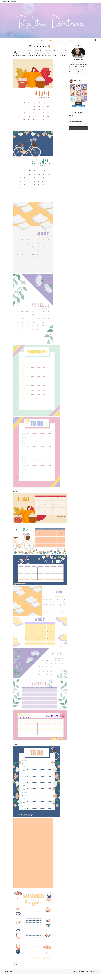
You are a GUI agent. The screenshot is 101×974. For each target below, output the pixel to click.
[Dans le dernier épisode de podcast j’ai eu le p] (84, 98)
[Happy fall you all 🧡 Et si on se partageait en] (84, 92)
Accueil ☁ (30, 40)
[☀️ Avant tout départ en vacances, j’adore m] (72, 92)
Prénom (71, 115)
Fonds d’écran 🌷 (59, 40)
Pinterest (47, 55)
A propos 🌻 (38, 40)
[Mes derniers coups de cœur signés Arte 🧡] (78, 87)
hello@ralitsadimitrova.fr (79, 73)
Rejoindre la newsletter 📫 (9, 1)
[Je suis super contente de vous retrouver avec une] (78, 98)
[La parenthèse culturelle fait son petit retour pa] (78, 92)
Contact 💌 (70, 40)
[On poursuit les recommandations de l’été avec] (84, 87)
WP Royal (12, 971)
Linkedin (90, 971)
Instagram (95, 971)
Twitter (86, 971)
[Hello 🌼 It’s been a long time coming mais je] (72, 98)
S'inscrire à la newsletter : (75, 121)
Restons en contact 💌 (72, 971)
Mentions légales (81, 971)
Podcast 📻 (48, 40)
